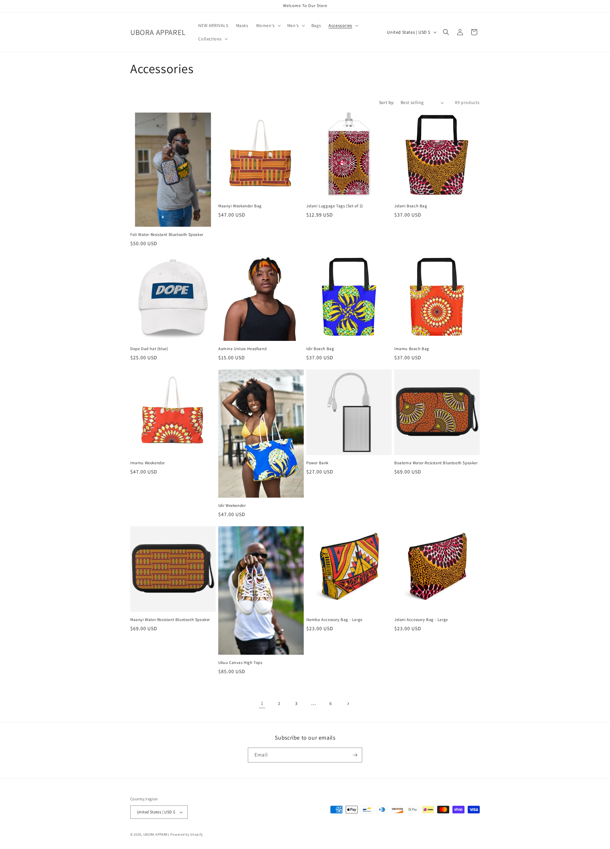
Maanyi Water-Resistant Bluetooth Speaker (170, 619)
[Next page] (348, 704)
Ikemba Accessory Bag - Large (334, 619)
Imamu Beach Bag (411, 348)
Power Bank (317, 463)
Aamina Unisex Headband (242, 348)
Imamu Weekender (147, 463)
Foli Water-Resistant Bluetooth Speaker (166, 234)
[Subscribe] (355, 755)
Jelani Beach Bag (410, 206)
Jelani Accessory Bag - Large (421, 619)
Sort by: (386, 102)
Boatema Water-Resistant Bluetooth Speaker (436, 463)
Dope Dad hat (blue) (149, 348)
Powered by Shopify (186, 834)
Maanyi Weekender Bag (240, 206)
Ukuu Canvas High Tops (240, 662)
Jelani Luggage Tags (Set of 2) (334, 206)
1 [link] (262, 703)
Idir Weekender (232, 505)
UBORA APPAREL (156, 834)
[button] (267, 25)
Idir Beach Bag (320, 348)
